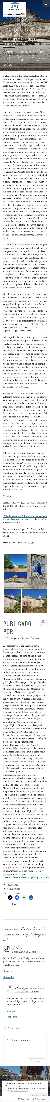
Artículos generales (13, 39)
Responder (8, 977)
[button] (46, 3)
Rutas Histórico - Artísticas (17, 43)
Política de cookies (20, 1091)
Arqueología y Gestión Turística (29, 987)
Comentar (36, 1061)
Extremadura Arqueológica (28, 41)
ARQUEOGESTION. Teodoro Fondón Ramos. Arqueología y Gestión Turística (23, 24)
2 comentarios (13, 889)
